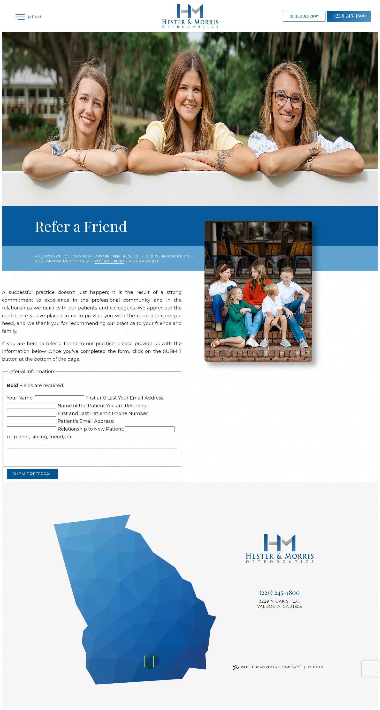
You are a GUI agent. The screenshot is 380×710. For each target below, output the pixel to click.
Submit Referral (32, 473)
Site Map (315, 667)
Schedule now (304, 16)
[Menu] (15, 17)
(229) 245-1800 (350, 16)
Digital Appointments (168, 256)
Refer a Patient (144, 261)
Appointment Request (117, 256)
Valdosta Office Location (62, 256)
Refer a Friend (109, 261)
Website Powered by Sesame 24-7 (271, 666)
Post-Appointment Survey (62, 261)
